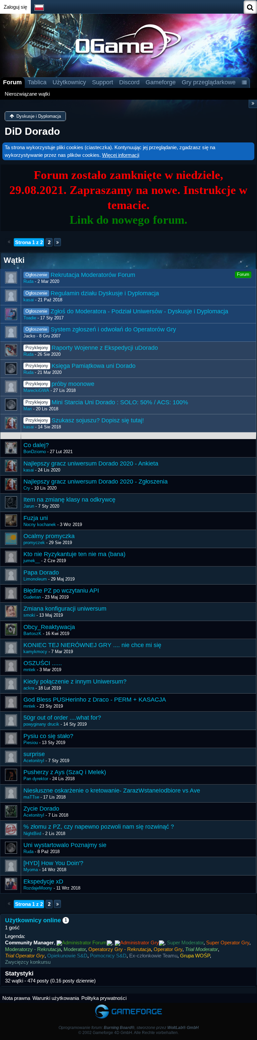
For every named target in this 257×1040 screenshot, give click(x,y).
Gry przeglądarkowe (209, 82)
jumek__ (31, 560)
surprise (34, 754)
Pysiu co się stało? (48, 736)
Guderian (32, 597)
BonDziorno (34, 451)
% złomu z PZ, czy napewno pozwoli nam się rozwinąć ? (98, 826)
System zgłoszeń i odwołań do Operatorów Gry (113, 329)
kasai (28, 299)
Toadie (29, 317)
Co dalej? (36, 445)
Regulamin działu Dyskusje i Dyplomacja (105, 293)
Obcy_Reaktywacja (49, 627)
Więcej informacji (120, 155)
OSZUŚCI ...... (42, 663)
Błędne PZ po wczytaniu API (61, 590)
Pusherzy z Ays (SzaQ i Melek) (64, 772)
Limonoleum (35, 579)
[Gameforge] (128, 1006)
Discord (129, 82)
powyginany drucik (41, 724)
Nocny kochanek (39, 524)
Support (102, 82)
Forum (12, 82)
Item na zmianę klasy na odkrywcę (69, 499)
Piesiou (30, 742)
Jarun (28, 506)
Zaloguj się (15, 7)
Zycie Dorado (41, 808)
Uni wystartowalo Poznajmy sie (64, 845)
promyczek (34, 542)
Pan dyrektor (35, 778)
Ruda (28, 281)
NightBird (32, 833)
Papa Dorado (41, 572)
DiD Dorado (32, 131)
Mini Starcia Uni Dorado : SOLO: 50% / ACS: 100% (120, 402)
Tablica (37, 82)
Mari (27, 408)
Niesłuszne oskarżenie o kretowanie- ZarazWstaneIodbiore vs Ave (111, 790)
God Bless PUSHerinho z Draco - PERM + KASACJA (94, 699)
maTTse (31, 797)
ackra (28, 688)
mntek (29, 669)
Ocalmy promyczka (49, 536)
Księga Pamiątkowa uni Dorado (94, 365)
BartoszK (32, 633)
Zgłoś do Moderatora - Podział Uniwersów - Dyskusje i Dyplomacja (139, 311)
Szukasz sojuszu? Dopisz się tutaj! (98, 420)
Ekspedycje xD (43, 881)
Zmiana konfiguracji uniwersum (64, 608)
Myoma (30, 869)
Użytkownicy (69, 82)
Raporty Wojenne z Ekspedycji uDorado (105, 347)
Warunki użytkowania (55, 998)
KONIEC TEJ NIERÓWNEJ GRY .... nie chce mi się (92, 645)
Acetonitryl (33, 760)
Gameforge (161, 82)
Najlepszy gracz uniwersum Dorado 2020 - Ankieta (90, 463)
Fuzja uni (35, 518)
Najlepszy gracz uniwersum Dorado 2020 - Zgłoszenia (95, 481)
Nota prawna (16, 998)
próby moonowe (73, 384)
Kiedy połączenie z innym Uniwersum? (74, 681)
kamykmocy (35, 651)
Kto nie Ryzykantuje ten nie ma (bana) (74, 554)
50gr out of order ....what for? (62, 717)
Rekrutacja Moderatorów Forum (93, 275)
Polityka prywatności (103, 998)
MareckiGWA (36, 390)
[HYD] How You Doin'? (53, 863)
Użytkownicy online (33, 920)
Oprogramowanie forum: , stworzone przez (129, 1027)
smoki (29, 615)
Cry (26, 488)
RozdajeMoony (37, 888)
